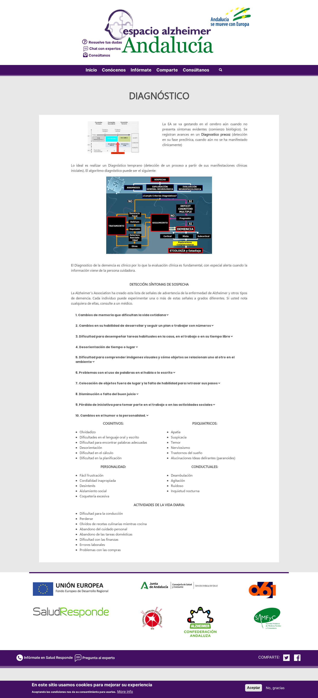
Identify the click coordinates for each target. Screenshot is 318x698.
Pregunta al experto (98, 658)
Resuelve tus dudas (105, 42)
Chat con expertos (104, 48)
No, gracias (275, 688)
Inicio (91, 70)
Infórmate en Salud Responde (48, 657)
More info (125, 691)
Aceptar (253, 688)
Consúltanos (99, 55)
